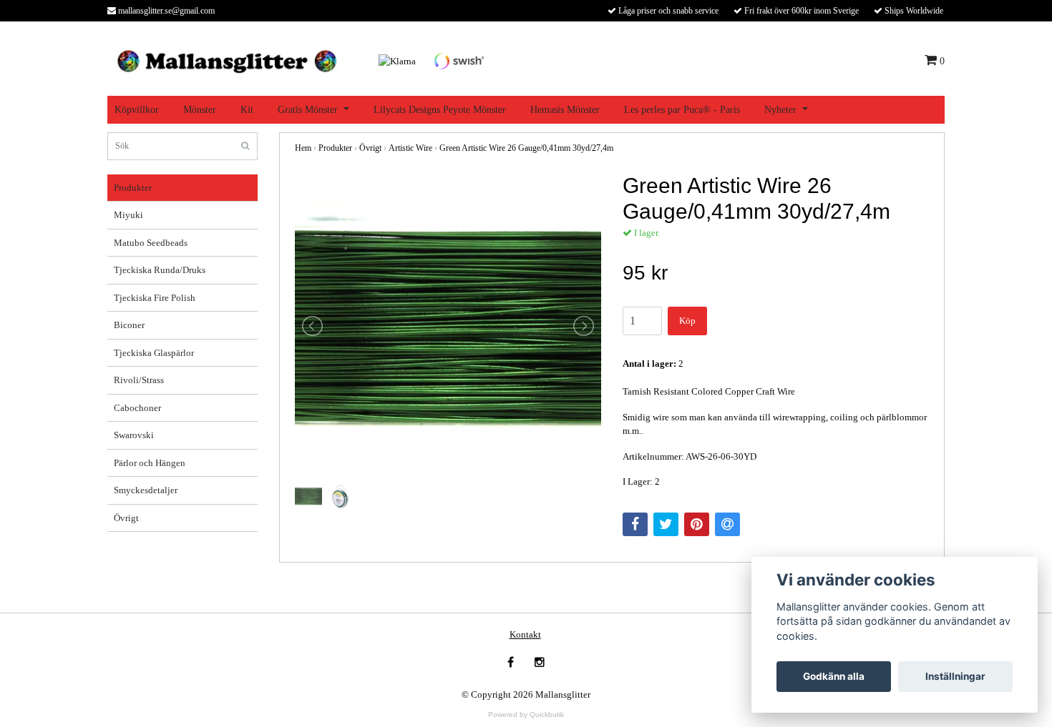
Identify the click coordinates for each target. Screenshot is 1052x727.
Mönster (199, 109)
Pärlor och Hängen (149, 463)
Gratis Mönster (308, 109)
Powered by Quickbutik (526, 714)
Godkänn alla (834, 676)
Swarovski (134, 435)
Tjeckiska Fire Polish (154, 297)
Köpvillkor (137, 109)
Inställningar (955, 676)
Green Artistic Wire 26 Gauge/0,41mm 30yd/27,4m (526, 148)
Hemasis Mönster (565, 109)
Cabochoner (137, 407)
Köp (687, 320)
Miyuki (128, 214)
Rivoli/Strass (139, 380)
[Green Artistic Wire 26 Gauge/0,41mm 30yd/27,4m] (448, 326)
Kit (246, 109)
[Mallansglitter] (226, 59)
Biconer (129, 325)
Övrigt (126, 518)
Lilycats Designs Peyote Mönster (440, 109)
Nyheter (780, 109)
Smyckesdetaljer (145, 490)
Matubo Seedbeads (150, 242)
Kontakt (525, 634)
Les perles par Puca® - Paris (682, 109)
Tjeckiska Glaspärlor (154, 352)
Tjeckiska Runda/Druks (159, 269)
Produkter (133, 187)
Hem (303, 148)
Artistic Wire (410, 148)
